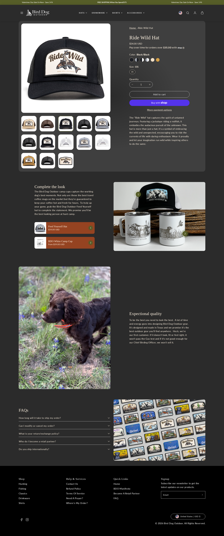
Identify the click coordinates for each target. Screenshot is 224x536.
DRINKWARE (98, 13)
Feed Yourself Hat (57, 226)
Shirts (22, 503)
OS (132, 72)
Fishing (22, 488)
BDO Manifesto (122, 488)
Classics (23, 493)
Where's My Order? (77, 503)
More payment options (159, 110)
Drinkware (24, 498)
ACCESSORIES (134, 13)
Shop (22, 478)
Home (117, 483)
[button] (22, 13)
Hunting (23, 483)
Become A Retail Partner (127, 493)
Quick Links (121, 478)
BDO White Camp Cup (60, 241)
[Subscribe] (202, 495)
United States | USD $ (190, 516)
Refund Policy (73, 488)
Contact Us (72, 483)
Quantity (134, 79)
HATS (82, 13)
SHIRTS (116, 13)
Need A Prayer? (74, 498)
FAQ (116, 498)
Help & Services (76, 478)
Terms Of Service (75, 493)
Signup (165, 478)
